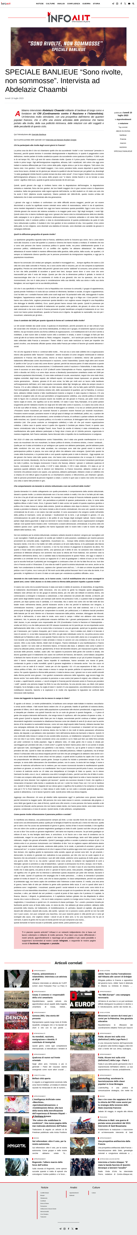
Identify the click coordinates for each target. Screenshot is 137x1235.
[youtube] (129, 3)
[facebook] (121, 3)
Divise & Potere (105, 970)
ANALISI (61, 4)
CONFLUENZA (73, 4)
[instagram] (117, 3)
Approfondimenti (124, 119)
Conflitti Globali (39, 1075)
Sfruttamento (43, 1198)
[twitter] (125, 3)
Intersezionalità (39, 1033)
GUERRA (86, 4)
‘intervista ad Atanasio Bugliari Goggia (61, 140)
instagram (44, 943)
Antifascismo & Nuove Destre (109, 1159)
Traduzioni (103, 1117)
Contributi (43, 1201)
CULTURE (50, 4)
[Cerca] (133, 4)
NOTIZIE (40, 4)
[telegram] (113, 3)
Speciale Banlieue (39, 134)
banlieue (123, 135)
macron (123, 143)
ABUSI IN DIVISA (123, 131)
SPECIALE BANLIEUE (123, 151)
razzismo (123, 147)
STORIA (96, 4)
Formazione (43, 1206)
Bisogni (102, 1096)
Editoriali (72, 1195)
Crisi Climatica (44, 1214)
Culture (94, 1193)
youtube (55, 943)
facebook (34, 943)
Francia (123, 139)
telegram (63, 941)
